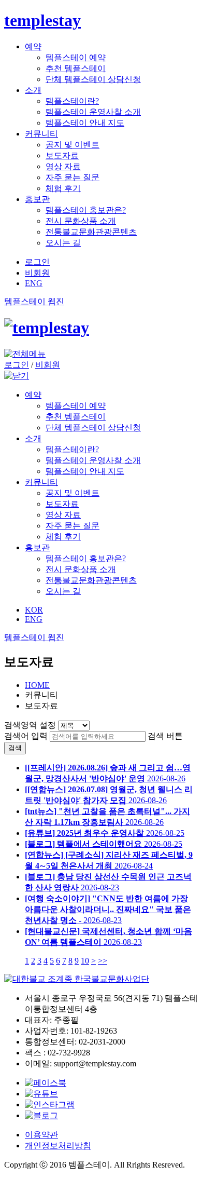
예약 (33, 46)
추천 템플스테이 (76, 68)
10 (85, 960)
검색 (15, 748)
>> (102, 960)
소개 (33, 90)
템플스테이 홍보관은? (86, 210)
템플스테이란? (72, 101)
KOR (34, 609)
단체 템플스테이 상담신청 (93, 79)
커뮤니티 (41, 133)
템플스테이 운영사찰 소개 (93, 111)
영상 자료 (63, 166)
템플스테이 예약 (76, 57)
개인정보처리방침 (58, 1145)
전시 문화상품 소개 (81, 220)
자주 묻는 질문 (72, 177)
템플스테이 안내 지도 (85, 122)
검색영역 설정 (30, 725)
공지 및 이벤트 (72, 144)
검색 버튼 (165, 735)
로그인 (37, 262)
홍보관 (37, 199)
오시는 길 (63, 242)
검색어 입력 (26, 735)
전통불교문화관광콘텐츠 (91, 231)
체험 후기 (63, 188)
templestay (42, 20)
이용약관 (41, 1134)
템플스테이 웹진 (34, 301)
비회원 (37, 272)
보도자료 (62, 155)
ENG (33, 283)
